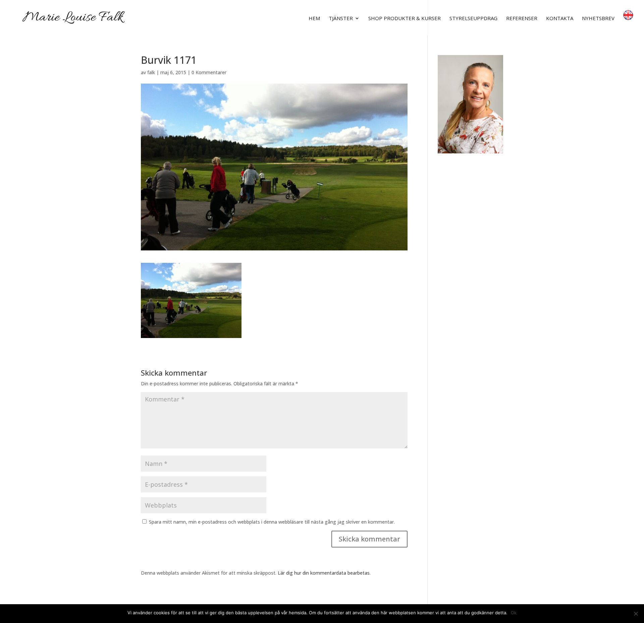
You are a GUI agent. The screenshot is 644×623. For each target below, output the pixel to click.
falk (151, 72)
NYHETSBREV (598, 18)
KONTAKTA (559, 18)
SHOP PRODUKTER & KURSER (404, 18)
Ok (514, 612)
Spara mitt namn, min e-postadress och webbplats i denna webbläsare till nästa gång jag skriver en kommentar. (272, 522)
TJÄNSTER (341, 18)
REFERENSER (521, 18)
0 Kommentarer (209, 72)
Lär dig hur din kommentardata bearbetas (324, 573)
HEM (314, 18)
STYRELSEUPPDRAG (473, 18)
